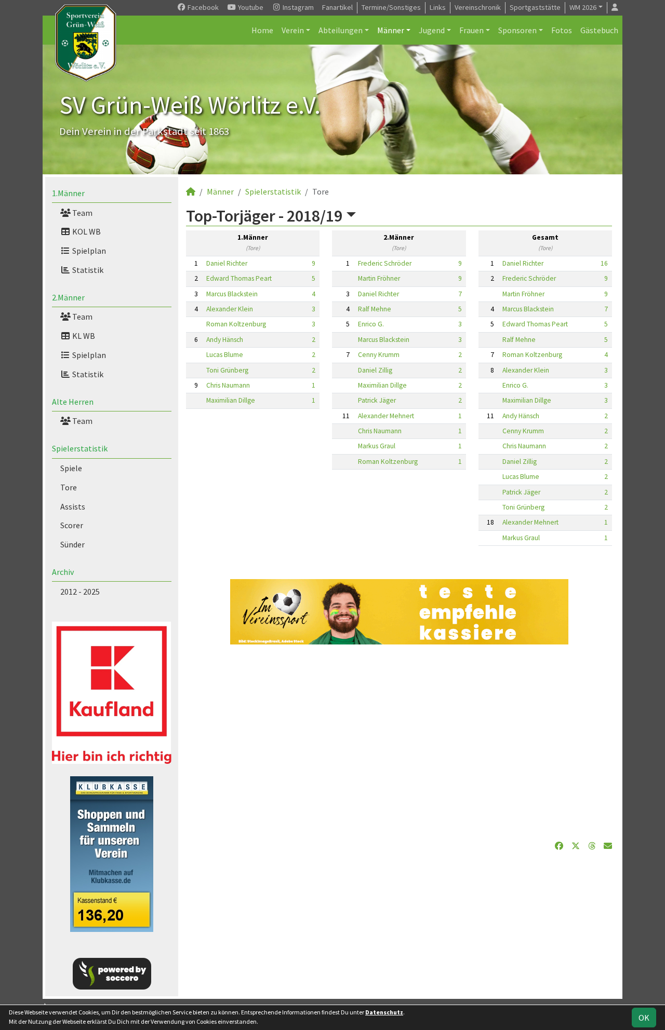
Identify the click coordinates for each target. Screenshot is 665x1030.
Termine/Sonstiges (391, 7)
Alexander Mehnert (386, 415)
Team (81, 213)
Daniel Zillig (375, 370)
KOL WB (86, 231)
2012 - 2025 (80, 591)
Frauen (471, 30)
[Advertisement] (399, 742)
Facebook (202, 7)
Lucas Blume (224, 354)
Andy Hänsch (224, 339)
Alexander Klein (229, 309)
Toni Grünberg (227, 370)
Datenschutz (384, 1012)
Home (262, 30)
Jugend (432, 30)
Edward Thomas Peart (239, 278)
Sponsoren (517, 30)
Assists (72, 506)
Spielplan (88, 250)
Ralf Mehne (374, 309)
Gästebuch (599, 30)
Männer (390, 30)
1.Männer (68, 193)
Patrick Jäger (377, 400)
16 (604, 263)
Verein (293, 30)
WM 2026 (582, 7)
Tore (68, 487)
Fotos (561, 30)
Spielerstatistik (80, 448)
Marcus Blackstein (232, 294)
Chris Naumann (228, 385)
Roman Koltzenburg (236, 324)
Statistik (87, 270)
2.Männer (68, 297)
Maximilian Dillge (230, 400)
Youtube (249, 7)
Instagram (297, 7)
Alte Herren (73, 401)
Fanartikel (337, 7)
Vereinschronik (478, 7)
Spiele (71, 468)
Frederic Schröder (384, 263)
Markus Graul (376, 446)
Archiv (63, 572)
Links (438, 7)
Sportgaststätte (535, 7)
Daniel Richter (226, 263)
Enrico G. (371, 324)
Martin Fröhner (379, 278)
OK (644, 1017)
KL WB (83, 336)
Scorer (71, 525)
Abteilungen (340, 30)
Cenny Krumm (379, 354)
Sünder (72, 544)
